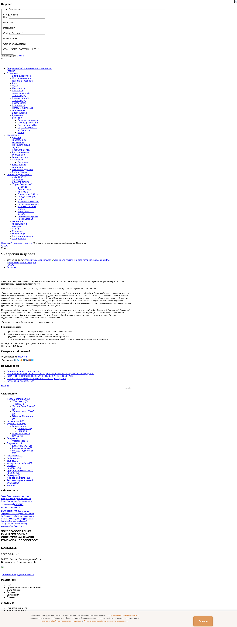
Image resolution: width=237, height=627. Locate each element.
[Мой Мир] (23, 360)
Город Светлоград (9, 501)
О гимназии (16, 243)
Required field (10, 15)
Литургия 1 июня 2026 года (20, 381)
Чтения (22, 526)
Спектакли (18, 523)
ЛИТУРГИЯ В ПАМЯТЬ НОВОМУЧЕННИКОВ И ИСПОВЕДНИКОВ (40, 376)
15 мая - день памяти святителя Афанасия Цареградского (36, 378)
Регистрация (7, 56)
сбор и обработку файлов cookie (123, 615)
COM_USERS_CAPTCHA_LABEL (21, 49)
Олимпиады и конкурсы (18, 519)
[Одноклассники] (20, 360)
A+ (2, 246)
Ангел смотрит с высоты (18, 496)
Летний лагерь (28, 514)
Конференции (16, 514)
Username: (9, 22)
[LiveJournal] (26, 360)
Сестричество (7, 523)
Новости (28, 243)
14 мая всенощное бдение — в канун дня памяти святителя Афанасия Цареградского (50, 373)
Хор (12, 526)
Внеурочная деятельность (16, 498)
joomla (128, 388)
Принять (203, 621)
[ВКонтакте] (15, 360)
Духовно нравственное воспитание (12, 507)
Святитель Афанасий (18, 521)
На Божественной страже (12, 516)
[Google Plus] (29, 360)
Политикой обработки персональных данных (61, 621)
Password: (9, 28)
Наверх (5, 385)
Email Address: (11, 38)
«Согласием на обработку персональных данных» (105, 621)
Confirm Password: (13, 33)
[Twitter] (18, 360)
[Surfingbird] (32, 360)
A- (7, 246)
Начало (5, 243)
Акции (4, 496)
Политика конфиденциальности (23, 371)
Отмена (20, 56)
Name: (7, 17)
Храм (16, 526)
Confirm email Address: (15, 44)
